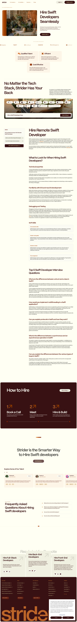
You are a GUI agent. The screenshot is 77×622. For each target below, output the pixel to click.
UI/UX (30, 216)
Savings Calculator (51, 593)
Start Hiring (64, 390)
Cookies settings (62, 614)
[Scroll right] (6, 472)
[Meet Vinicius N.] (19, 481)
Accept (56, 617)
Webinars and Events (36, 589)
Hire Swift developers (13, 145)
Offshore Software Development (6, 591)
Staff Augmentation (4, 589)
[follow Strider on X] (64, 594)
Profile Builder (50, 595)
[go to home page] (4, 2)
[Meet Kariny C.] (49, 481)
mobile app (41, 141)
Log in (59, 2)
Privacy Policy (66, 591)
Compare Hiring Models (51, 591)
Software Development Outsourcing (7, 593)
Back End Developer (20, 591)
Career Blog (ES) (66, 589)
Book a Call (44, 34)
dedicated (68, 147)
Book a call (69, 2)
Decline (68, 617)
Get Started (38, 461)
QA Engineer (19, 589)
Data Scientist (19, 593)
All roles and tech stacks (7, 7)
